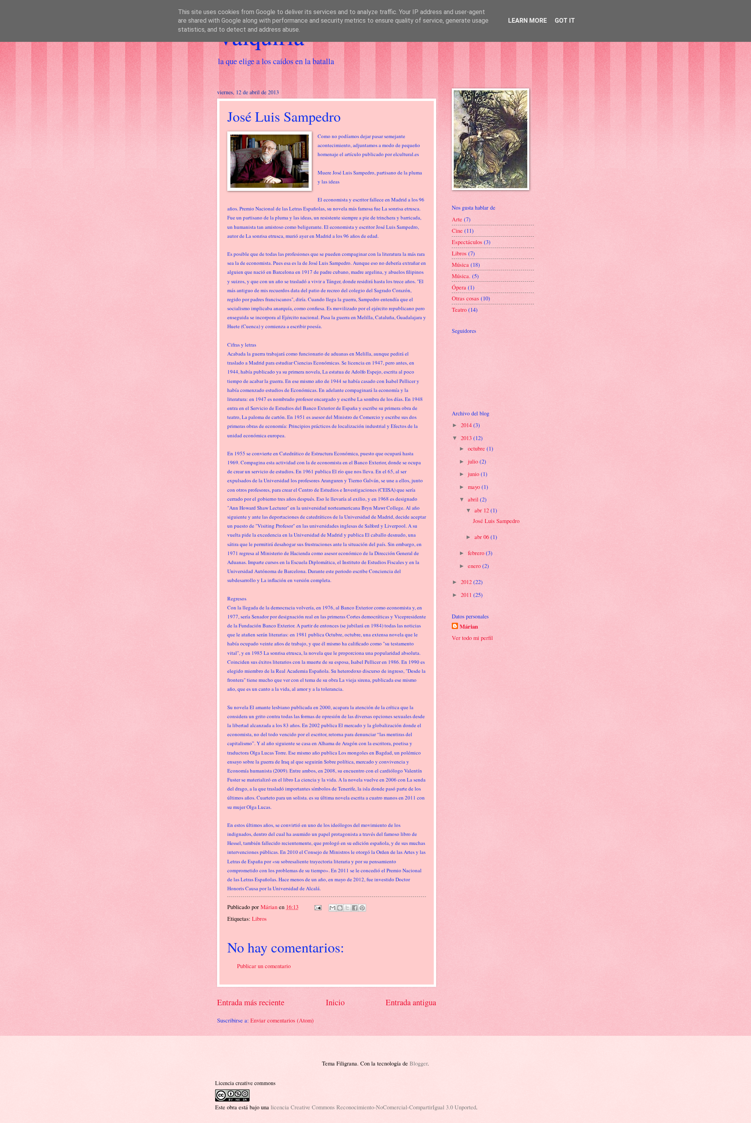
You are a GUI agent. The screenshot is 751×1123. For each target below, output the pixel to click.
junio (474, 474)
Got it (565, 20)
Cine (457, 230)
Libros (259, 918)
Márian (469, 627)
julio (474, 461)
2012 (467, 582)
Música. (461, 276)
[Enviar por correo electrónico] (332, 908)
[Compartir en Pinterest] (362, 908)
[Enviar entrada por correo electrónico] (317, 907)
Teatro (459, 309)
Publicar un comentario (264, 966)
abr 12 (482, 510)
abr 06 (482, 537)
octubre (477, 448)
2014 (467, 425)
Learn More (527, 20)
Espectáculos (467, 242)
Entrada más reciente (250, 1002)
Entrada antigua (411, 1002)
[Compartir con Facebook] (355, 908)
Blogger (419, 1063)
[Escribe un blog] (340, 908)
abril (474, 499)
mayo (475, 487)
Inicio (335, 1002)
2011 (467, 594)
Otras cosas (465, 298)
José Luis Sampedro (496, 521)
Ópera (459, 287)
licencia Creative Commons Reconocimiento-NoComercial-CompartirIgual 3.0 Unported (373, 1107)
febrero (477, 553)
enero (475, 566)
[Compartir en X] (347, 908)
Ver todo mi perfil (472, 637)
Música (460, 264)
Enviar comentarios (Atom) (282, 1020)
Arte (457, 219)
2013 (467, 438)
